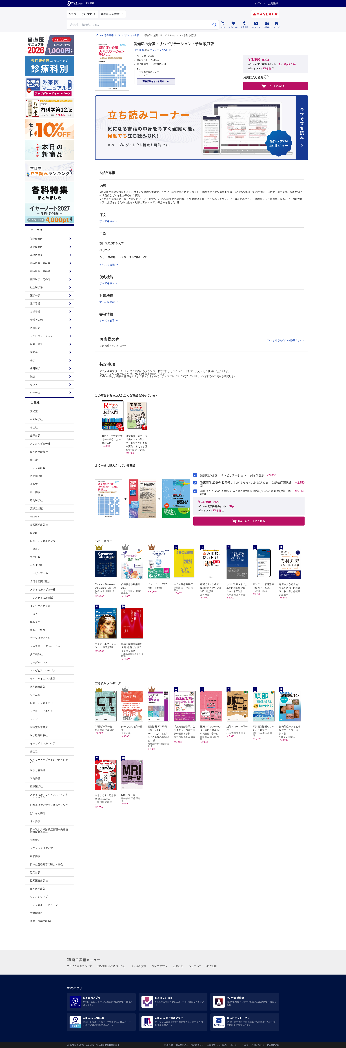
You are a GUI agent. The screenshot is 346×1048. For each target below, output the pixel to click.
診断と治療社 (37, 630)
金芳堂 (34, 484)
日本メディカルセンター (44, 540)
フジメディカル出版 (41, 597)
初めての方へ (159, 966)
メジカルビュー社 (40, 443)
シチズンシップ (39, 896)
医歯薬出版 (36, 476)
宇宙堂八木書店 (39, 727)
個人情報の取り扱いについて (190, 1045)
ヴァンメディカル (40, 638)
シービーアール (39, 573)
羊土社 (34, 427)
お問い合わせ (257, 1045)
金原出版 (35, 435)
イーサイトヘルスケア (42, 743)
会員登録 (273, 3)
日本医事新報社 (39, 451)
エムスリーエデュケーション (46, 646)
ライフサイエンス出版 (42, 678)
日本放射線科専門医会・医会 (46, 864)
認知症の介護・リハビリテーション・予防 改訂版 (232, 475)
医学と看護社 (37, 770)
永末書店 (35, 821)
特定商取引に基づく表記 (111, 966)
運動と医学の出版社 (41, 921)
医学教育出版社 (39, 735)
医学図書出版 (37, 686)
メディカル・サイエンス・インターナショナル (49, 795)
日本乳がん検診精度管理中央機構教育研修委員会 (49, 830)
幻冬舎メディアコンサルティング (49, 805)
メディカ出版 (37, 467)
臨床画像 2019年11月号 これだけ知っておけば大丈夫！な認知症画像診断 (246, 484)
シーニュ (35, 694)
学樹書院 (35, 778)
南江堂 (34, 751)
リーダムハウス (39, 662)
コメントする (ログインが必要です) (282, 340)
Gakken (34, 516)
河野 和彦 (139, 50)
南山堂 (34, 459)
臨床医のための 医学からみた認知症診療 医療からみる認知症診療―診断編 (245, 492)
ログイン (260, 3)
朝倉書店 (35, 840)
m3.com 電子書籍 (104, 35)
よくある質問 (138, 966)
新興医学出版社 (39, 524)
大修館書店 (36, 913)
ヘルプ (245, 1045)
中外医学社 (36, 419)
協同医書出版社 (39, 880)
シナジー (35, 719)
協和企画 (35, 621)
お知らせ (178, 966)
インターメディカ (40, 605)
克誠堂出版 (36, 508)
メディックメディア (41, 848)
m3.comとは (273, 1045)
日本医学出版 (37, 888)
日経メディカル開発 (41, 702)
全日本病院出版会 (40, 581)
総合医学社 (36, 500)
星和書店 (35, 856)
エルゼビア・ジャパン (42, 670)
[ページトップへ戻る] (336, 1042)
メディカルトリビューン (44, 904)
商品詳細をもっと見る (154, 81)
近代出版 (35, 872)
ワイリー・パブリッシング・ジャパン (49, 761)
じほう (34, 613)
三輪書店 (35, 548)
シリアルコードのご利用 (203, 966)
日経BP (34, 532)
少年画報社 (36, 654)
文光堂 (34, 411)
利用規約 (168, 1045)
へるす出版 (36, 565)
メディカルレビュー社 (42, 589)
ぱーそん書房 (37, 813)
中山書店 (35, 492)
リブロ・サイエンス (41, 711)
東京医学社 (36, 786)
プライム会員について (79, 966)
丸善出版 (35, 557)
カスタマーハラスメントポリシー (223, 1045)
